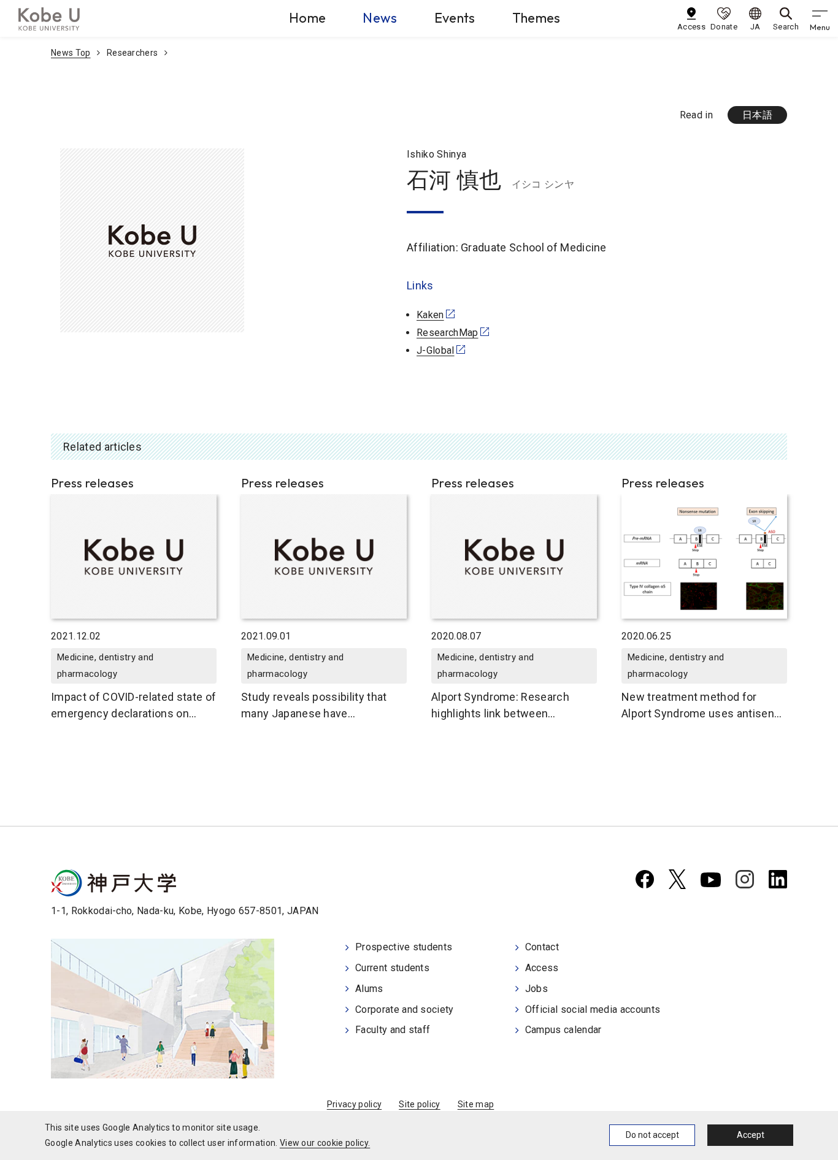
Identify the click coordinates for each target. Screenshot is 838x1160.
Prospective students (403, 947)
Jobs (536, 988)
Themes (536, 17)
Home (307, 17)
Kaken (430, 315)
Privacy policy (354, 1104)
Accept (750, 1135)
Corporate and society (404, 1009)
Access (542, 968)
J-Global (436, 350)
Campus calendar (563, 1030)
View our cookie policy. (325, 1143)
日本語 (757, 115)
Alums (369, 988)
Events (454, 17)
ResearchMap (448, 332)
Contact (542, 947)
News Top (71, 53)
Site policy (419, 1104)
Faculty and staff (392, 1030)
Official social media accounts (593, 1009)
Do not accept (652, 1135)
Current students (392, 968)
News (380, 17)
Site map (476, 1104)
